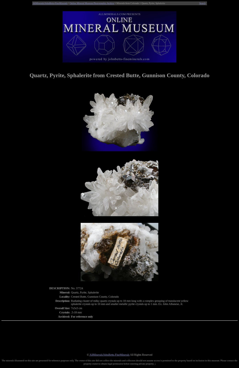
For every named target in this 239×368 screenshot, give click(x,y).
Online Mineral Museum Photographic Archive (92, 3)
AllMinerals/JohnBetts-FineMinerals (50, 3)
